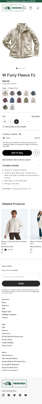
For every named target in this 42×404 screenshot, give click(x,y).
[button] (16, 68)
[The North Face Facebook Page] (8, 395)
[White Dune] (2, 250)
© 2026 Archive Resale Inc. (10, 370)
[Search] (24, 8)
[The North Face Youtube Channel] (25, 395)
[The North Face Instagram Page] (3, 395)
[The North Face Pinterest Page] (20, 395)
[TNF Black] (5, 250)
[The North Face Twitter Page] (14, 395)
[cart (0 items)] (30, 8)
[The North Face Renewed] (12, 8)
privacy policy (35, 291)
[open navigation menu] (37, 8)
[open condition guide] (20, 134)
